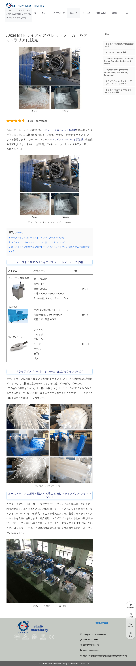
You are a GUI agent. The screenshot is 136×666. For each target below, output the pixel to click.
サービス (86, 13)
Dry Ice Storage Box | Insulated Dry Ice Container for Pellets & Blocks (118, 61)
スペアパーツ (59, 13)
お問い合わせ (101, 13)
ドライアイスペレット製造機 (60, 130)
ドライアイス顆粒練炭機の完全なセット (119, 45)
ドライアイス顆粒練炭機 (116, 52)
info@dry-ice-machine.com (94, 634)
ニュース (73, 13)
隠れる (19, 232)
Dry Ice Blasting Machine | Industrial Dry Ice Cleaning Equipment (116, 72)
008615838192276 (91, 640)
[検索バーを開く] (127, 13)
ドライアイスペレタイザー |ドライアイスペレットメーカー (118, 82)
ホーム (8, 10)
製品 (43, 13)
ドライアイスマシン (88, 663)
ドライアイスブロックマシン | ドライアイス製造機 (118, 91)
